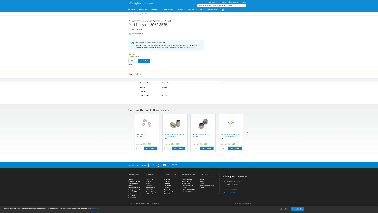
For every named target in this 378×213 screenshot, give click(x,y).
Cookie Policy (96, 208)
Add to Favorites (136, 34)
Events (148, 183)
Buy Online (167, 179)
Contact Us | (149, 203)
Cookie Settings (283, 209)
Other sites (238, 181)
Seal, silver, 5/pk (141, 134)
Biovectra (202, 181)
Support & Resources (196, 10)
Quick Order (167, 181)
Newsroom (131, 179)
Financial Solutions (187, 191)
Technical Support (186, 181)
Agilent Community (187, 179)
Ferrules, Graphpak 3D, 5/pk (201, 134)
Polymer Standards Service (207, 185)
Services (181, 10)
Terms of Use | (142, 203)
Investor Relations (133, 183)
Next (248, 133)
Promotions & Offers (169, 192)
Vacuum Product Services (188, 189)
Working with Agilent (134, 190)
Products (131, 10)
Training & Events (168, 10)
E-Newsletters (149, 190)
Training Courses (150, 187)
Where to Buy (167, 190)
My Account (167, 183)
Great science (132, 197)
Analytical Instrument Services (187, 186)
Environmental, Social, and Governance (135, 194)
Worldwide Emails (232, 189)
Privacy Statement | (133, 203)
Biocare (202, 179)
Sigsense (202, 187)
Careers (130, 185)
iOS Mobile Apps (150, 194)
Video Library (149, 181)
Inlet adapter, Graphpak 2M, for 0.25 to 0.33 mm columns (230, 135)
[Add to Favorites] (129, 33)
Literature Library (150, 179)
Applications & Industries (148, 10)
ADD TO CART (150, 148)
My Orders (166, 187)
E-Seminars (149, 185)
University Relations (133, 192)
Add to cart (144, 61)
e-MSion (202, 183)
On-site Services (186, 183)
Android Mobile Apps (151, 192)
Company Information (134, 181)
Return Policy (167, 194)
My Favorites (167, 185)
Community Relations (134, 187)
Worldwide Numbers (232, 192)
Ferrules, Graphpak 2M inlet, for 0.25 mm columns (174, 135)
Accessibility (155, 203)
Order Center (212, 10)
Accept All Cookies (297, 209)
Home (130, 14)
